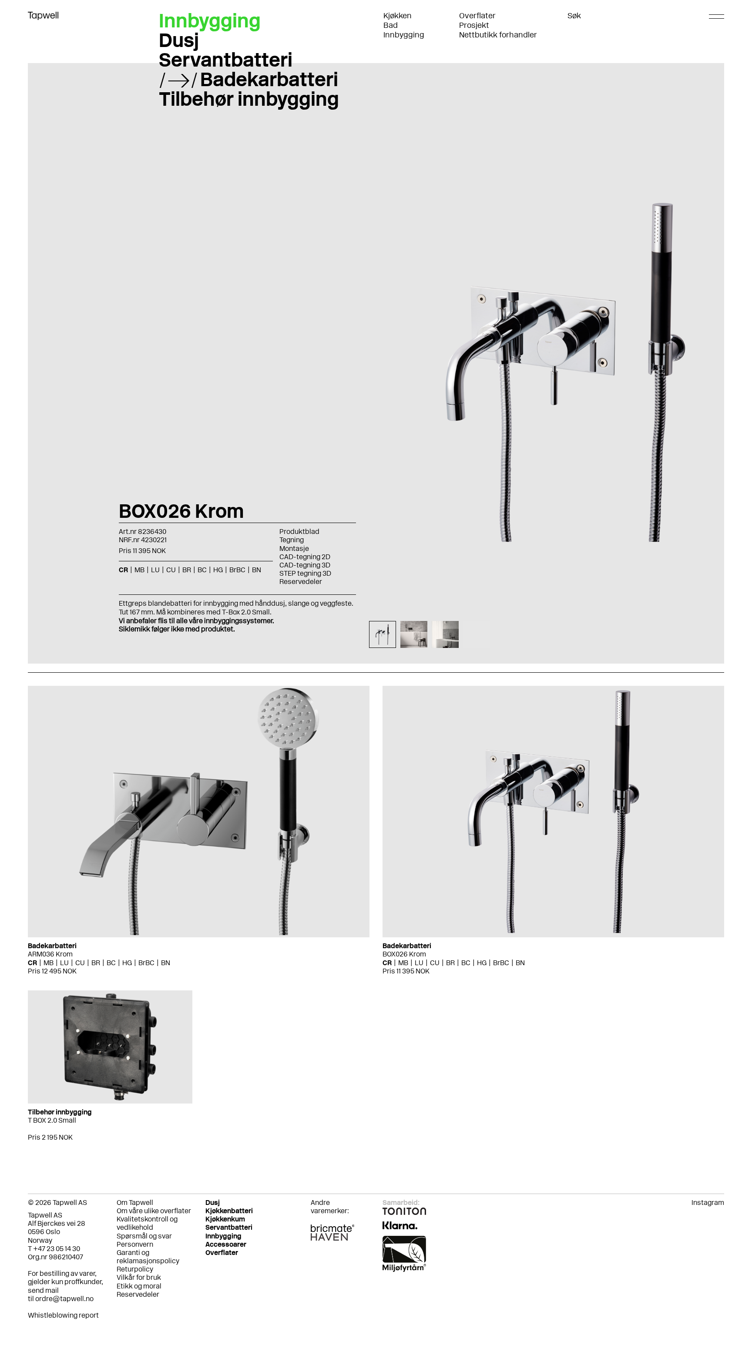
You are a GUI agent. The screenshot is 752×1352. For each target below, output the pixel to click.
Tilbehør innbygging (249, 99)
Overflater (477, 15)
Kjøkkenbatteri (229, 1211)
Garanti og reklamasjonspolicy (148, 1256)
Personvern (135, 1244)
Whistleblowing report (63, 1315)
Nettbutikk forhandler (498, 35)
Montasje (294, 548)
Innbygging (403, 35)
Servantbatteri (225, 59)
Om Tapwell (135, 1202)
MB (49, 963)
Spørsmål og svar (144, 1236)
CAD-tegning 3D (304, 565)
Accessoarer (225, 1244)
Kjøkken (397, 15)
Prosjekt (474, 25)
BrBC (146, 963)
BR (95, 963)
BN (165, 963)
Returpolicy (135, 1269)
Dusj (179, 40)
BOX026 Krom (404, 954)
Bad (390, 25)
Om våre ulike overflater (154, 1211)
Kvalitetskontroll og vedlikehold (147, 1223)
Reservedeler (300, 581)
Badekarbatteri (269, 79)
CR (32, 963)
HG (127, 963)
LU (64, 963)
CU (80, 963)
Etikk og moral (139, 1286)
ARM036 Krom (50, 954)
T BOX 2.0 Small (52, 1120)
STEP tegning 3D (305, 573)
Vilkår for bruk (139, 1277)
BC (111, 963)
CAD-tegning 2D (304, 557)
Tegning (291, 540)
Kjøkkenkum (225, 1219)
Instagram (708, 1202)
